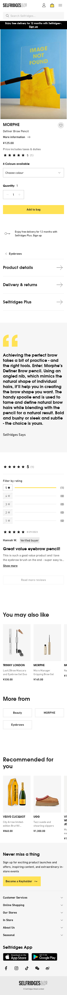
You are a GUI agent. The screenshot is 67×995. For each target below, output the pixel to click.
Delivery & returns (20, 284)
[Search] (7, 15)
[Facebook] (6, 971)
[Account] (44, 5)
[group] (33, 654)
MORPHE (11, 124)
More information (14, 137)
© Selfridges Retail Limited (33, 989)
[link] (16, 672)
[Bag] (52, 5)
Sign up (33, 26)
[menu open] (60, 5)
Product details (18, 267)
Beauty (17, 712)
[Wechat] (37, 971)
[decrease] (8, 195)
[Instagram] (16, 971)
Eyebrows (15, 253)
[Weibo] (48, 971)
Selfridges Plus (17, 302)
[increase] (19, 195)
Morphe (52, 365)
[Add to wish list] (61, 125)
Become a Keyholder (19, 881)
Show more (10, 565)
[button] (33, 172)
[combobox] (36, 15)
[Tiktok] (27, 971)
